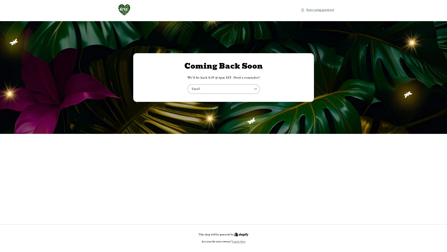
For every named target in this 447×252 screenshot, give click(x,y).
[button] (317, 10)
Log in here (239, 241)
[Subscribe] (255, 89)
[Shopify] (241, 234)
